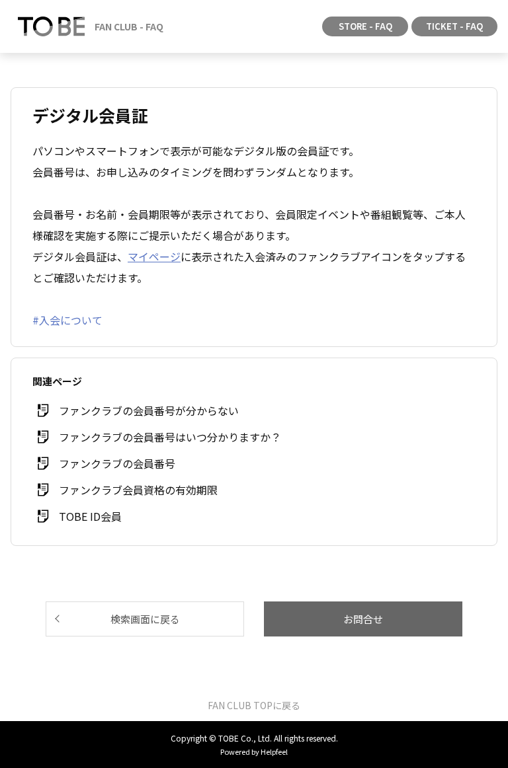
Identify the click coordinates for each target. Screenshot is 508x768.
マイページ (154, 256)
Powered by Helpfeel (254, 751)
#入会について (67, 320)
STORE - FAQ (365, 26)
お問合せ (363, 619)
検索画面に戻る (145, 619)
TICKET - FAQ (454, 26)
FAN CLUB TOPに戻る (254, 705)
